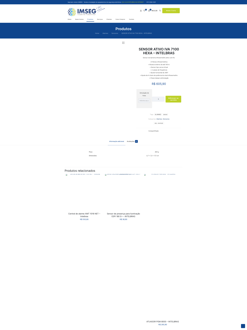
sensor (165, 114)
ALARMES (158, 114)
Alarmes (105, 33)
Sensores (115, 33)
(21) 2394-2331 (151, 2)
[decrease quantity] (154, 99)
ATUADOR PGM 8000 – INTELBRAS (162, 321)
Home (97, 33)
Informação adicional (116, 141)
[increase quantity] (162, 99)
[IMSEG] (86, 10)
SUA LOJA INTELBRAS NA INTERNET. (133, 2)
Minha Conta (171, 11)
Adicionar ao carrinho (173, 99)
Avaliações (132, 141)
